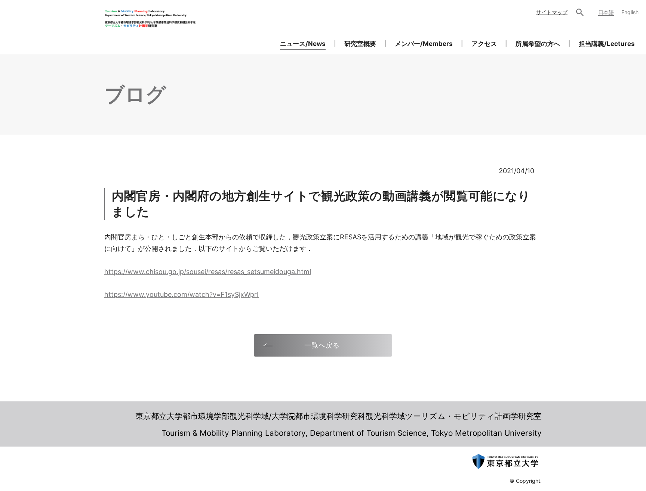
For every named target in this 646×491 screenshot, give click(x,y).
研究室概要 (360, 43)
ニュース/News (303, 43)
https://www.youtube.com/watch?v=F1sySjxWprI (181, 294)
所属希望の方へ (538, 43)
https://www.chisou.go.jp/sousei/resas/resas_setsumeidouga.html (207, 272)
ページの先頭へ (564, 422)
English (630, 12)
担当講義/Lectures (607, 43)
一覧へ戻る (322, 345)
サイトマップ (551, 12)
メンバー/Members (424, 43)
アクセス (484, 43)
